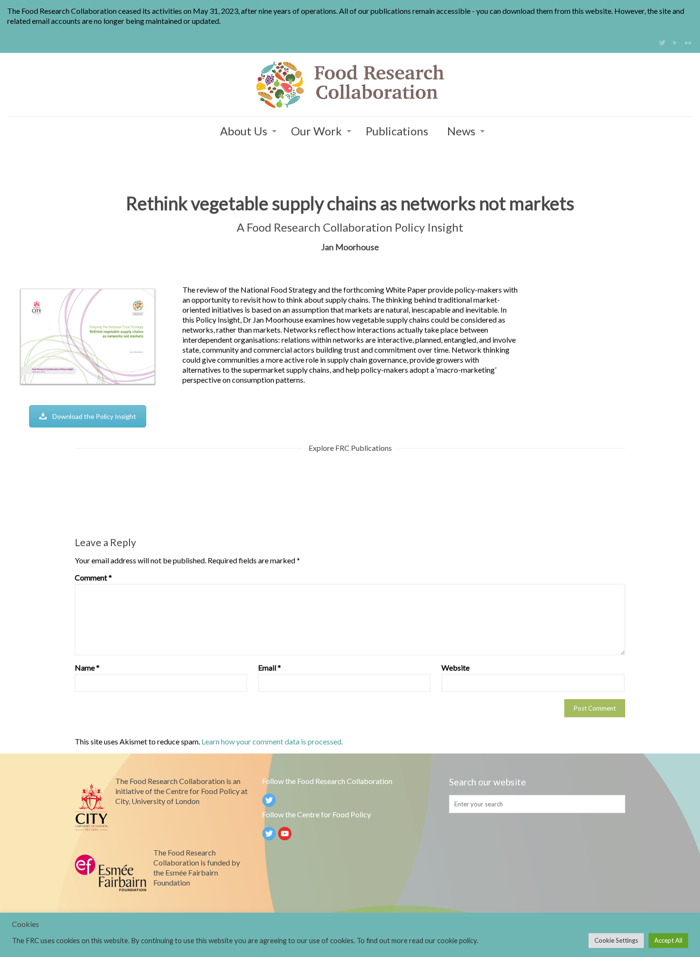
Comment (93, 577)
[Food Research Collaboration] (350, 84)
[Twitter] (662, 42)
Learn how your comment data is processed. (272, 741)
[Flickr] (688, 42)
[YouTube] (675, 42)
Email (269, 667)
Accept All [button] (668, 940)
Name (87, 667)
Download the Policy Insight (94, 416)
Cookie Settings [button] (616, 940)
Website (455, 667)
